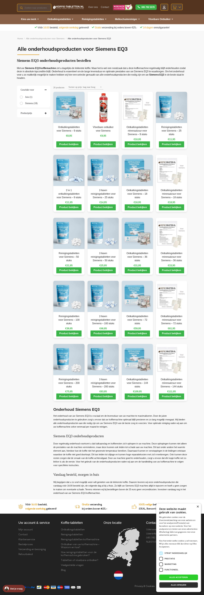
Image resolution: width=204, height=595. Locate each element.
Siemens (29, 103)
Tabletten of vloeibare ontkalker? (79, 560)
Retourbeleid (25, 554)
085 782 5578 (148, 7)
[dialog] (178, 547)
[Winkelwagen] (177, 7)
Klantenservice (26, 539)
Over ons (93, 7)
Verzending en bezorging (32, 549)
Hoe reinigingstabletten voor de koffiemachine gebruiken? (78, 554)
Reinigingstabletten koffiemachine (80, 539)
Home (20, 38)
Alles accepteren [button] (178, 577)
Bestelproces (25, 544)
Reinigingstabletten (72, 534)
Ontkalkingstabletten (73, 529)
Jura (27, 97)
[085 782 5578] (139, 7)
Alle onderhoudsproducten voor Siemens (45, 38)
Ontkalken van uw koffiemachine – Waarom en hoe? (80, 546)
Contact (105, 7)
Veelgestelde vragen (72, 565)
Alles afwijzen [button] (178, 585)
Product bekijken (69, 144)
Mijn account (25, 529)
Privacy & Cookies (145, 586)
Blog (63, 570)
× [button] (198, 507)
